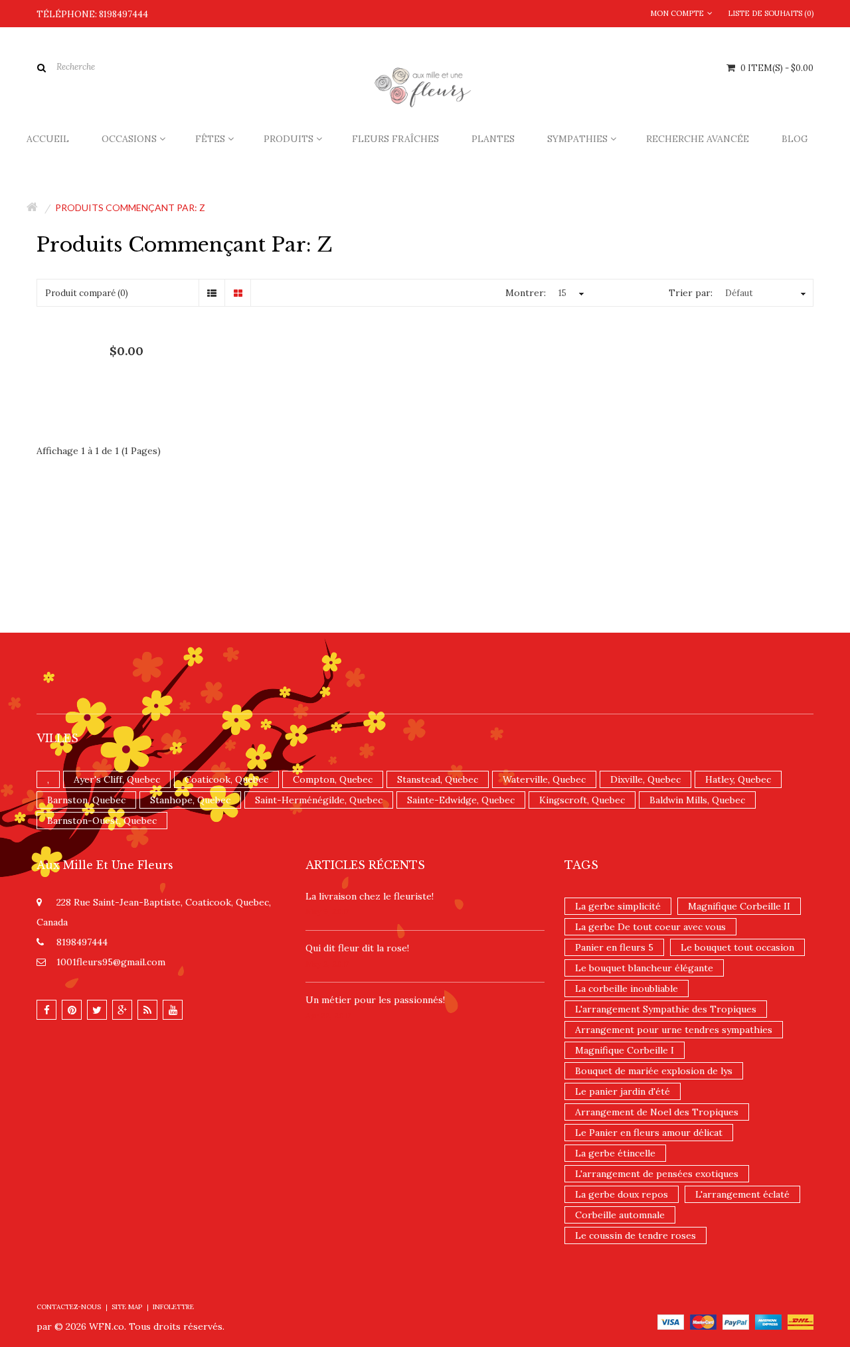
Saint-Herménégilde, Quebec (318, 800)
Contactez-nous (69, 1307)
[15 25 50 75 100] (569, 292)
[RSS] (147, 1010)
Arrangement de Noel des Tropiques (656, 1112)
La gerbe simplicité (618, 906)
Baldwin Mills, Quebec (697, 800)
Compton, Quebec (333, 779)
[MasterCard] (703, 1321)
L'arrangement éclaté (742, 1194)
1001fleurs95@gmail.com (110, 962)
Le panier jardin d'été (622, 1091)
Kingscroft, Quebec (582, 800)
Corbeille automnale (620, 1215)
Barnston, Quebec (86, 800)
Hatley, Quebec (738, 779)
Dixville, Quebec (645, 779)
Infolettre (173, 1307)
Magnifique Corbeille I (624, 1050)
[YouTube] (173, 1010)
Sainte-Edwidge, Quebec (461, 800)
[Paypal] (735, 1321)
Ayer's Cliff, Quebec (117, 779)
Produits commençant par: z (130, 207)
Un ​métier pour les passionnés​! (375, 1000)
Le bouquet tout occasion (737, 947)
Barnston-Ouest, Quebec (102, 821)
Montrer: (525, 293)
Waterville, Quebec (544, 779)
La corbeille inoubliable (626, 988)
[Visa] (670, 1321)
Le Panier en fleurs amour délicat (648, 1133)
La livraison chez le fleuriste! (369, 896)
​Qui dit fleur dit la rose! (357, 948)
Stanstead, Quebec (437, 779)
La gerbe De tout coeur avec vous (650, 927)
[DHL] (800, 1321)
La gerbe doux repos (621, 1194)
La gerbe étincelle (615, 1153)
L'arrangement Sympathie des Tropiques (665, 1009)
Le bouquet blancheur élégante (644, 968)
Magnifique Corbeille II (739, 906)
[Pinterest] (72, 1010)
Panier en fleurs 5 (614, 947)
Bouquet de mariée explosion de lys (653, 1071)
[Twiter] (97, 1010)
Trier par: (691, 293)
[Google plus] (122, 1010)
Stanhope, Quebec (190, 800)
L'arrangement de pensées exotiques (656, 1174)
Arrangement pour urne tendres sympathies (673, 1030)
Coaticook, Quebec (226, 779)
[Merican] (768, 1321)
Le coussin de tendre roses (635, 1235)
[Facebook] (46, 1010)
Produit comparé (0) (86, 293)
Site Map (127, 1307)
